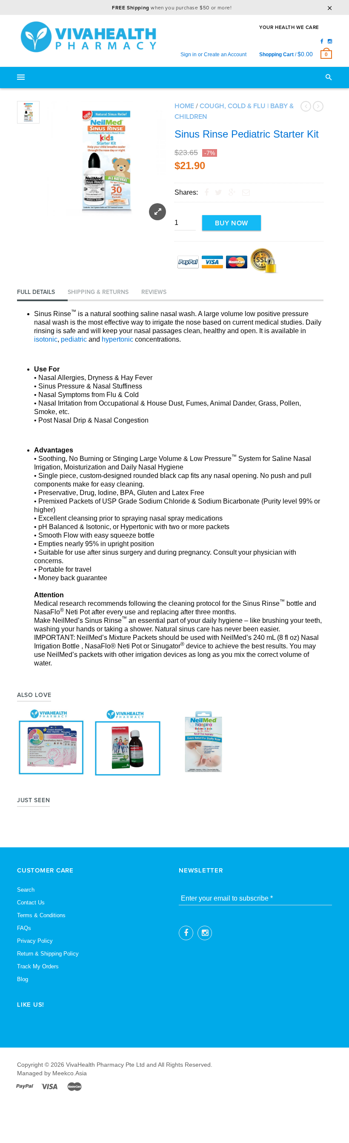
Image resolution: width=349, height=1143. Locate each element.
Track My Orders (38, 966)
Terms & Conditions (41, 915)
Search (25, 890)
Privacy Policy (35, 941)
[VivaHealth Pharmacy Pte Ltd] (91, 37)
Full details (36, 292)
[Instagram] (330, 41)
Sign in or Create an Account (213, 55)
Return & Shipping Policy (48, 953)
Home (184, 106)
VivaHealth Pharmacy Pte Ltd (105, 1064)
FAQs (24, 928)
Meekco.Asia (69, 1073)
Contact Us (31, 902)
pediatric (74, 339)
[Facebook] (321, 41)
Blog (22, 979)
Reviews (153, 292)
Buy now (231, 223)
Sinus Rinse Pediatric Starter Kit (246, 134)
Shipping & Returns (98, 292)
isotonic (45, 339)
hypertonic (117, 339)
